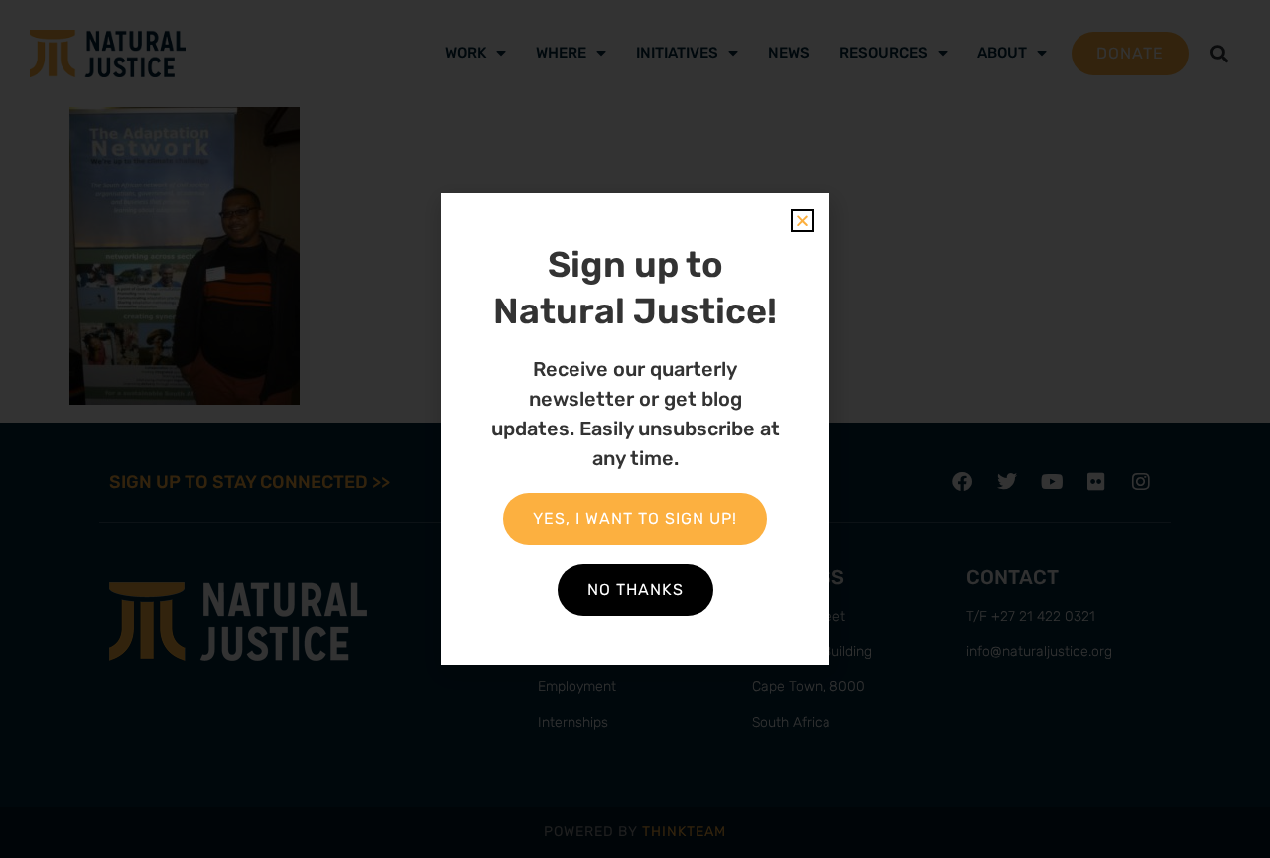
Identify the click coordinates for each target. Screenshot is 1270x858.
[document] (635, 429)
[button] (802, 220)
